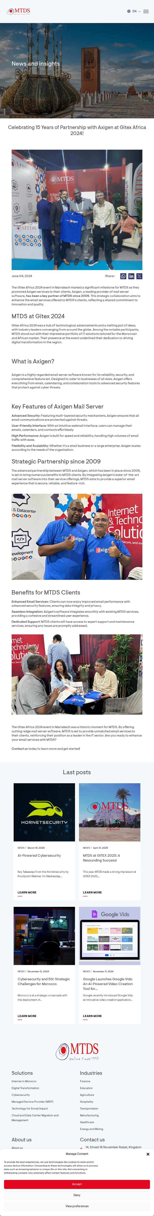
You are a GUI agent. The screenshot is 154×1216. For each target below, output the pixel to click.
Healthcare (87, 1122)
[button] (148, 1154)
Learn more (27, 892)
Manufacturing (89, 1115)
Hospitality (86, 1102)
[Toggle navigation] (144, 11)
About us (17, 1148)
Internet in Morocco (24, 1081)
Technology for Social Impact (30, 1108)
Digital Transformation (25, 1088)
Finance (85, 1081)
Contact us (20, 749)
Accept (77, 1184)
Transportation (89, 1108)
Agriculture (87, 1095)
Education (86, 1088)
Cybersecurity (21, 1095)
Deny (77, 1195)
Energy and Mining (91, 1129)
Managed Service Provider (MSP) (32, 1102)
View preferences (77, 1206)
